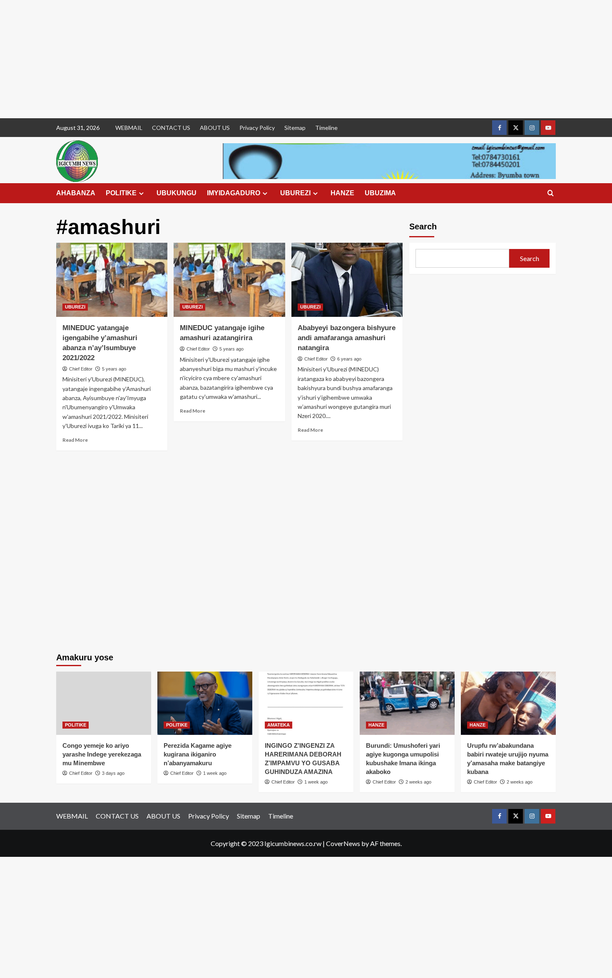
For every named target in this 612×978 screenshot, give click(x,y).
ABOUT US (215, 127)
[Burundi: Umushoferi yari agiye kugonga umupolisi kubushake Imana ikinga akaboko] (407, 703)
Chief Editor (80, 368)
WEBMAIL (128, 127)
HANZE (342, 193)
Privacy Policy (257, 127)
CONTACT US (171, 127)
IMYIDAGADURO (233, 193)
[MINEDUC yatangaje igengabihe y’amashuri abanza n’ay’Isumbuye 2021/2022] (111, 280)
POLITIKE (121, 193)
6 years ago (349, 358)
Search (423, 226)
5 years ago (114, 368)
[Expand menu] (141, 193)
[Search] (550, 193)
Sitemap (295, 127)
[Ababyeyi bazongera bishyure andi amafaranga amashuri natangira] (347, 280)
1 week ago (214, 773)
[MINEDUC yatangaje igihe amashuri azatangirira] (229, 280)
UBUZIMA (380, 193)
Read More (75, 440)
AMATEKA (278, 724)
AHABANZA (75, 193)
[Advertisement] (250, 59)
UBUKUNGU (177, 193)
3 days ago (113, 773)
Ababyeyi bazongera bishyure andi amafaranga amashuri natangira (347, 338)
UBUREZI (295, 193)
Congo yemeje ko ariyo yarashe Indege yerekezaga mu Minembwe (101, 754)
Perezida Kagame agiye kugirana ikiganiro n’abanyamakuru (197, 754)
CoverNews (343, 843)
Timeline (326, 127)
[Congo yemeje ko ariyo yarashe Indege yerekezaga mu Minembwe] (103, 703)
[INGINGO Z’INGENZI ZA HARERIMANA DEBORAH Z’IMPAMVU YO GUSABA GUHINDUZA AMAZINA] (306, 703)
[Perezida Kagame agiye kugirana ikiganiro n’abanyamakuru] (204, 703)
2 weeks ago (418, 781)
